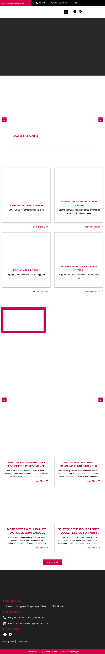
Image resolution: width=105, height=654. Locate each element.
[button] (66, 12)
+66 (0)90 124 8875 (45, 3)
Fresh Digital (74, 652)
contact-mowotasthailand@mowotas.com (28, 623)
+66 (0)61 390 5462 (60, 3)
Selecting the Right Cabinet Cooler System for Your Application (78, 533)
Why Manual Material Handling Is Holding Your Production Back (78, 466)
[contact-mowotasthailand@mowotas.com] (4, 623)
